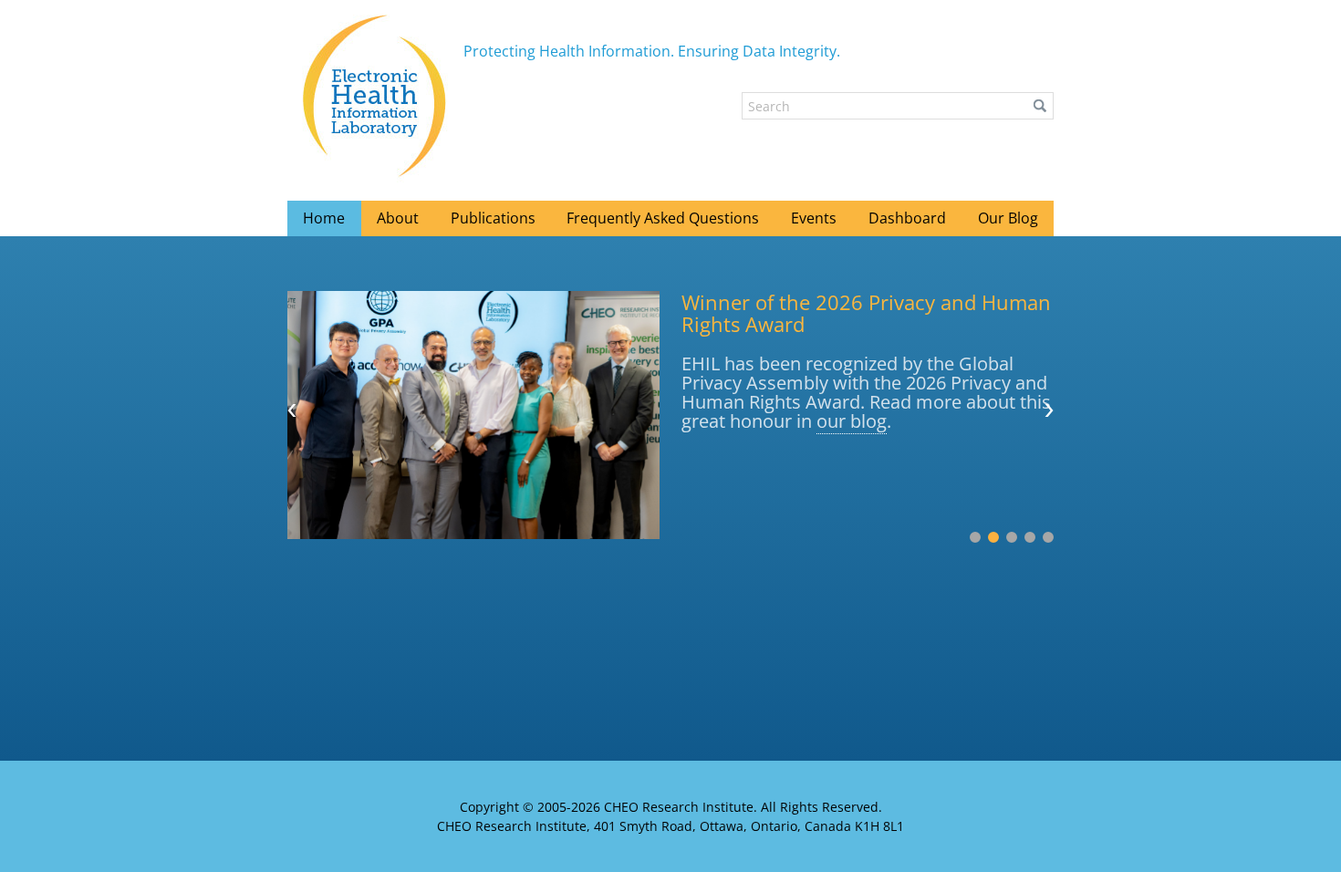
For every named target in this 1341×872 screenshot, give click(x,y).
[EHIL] (375, 96)
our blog (851, 421)
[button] (1040, 106)
